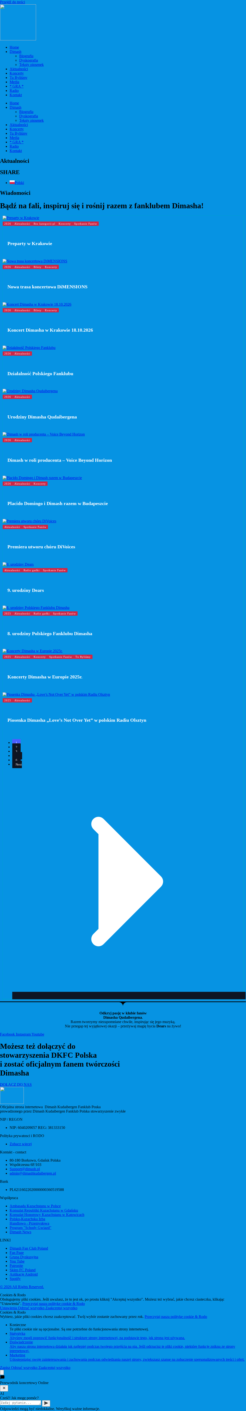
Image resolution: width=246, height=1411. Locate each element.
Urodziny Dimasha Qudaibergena (42, 416)
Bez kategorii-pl (44, 223)
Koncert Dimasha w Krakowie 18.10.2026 (50, 330)
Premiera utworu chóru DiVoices (41, 546)
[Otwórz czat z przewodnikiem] (2, 1372)
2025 (7, 613)
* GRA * (17, 86)
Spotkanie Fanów (85, 223)
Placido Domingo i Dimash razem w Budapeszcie (57, 503)
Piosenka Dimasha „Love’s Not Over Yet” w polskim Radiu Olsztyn (76, 720)
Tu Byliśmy (18, 78)
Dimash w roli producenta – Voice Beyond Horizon (59, 460)
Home (14, 47)
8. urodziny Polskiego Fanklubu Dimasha (49, 633)
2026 (7, 223)
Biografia (26, 56)
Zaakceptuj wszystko (61, 1308)
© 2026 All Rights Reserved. (22, 1287)
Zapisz (5, 1368)
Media (14, 82)
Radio (14, 91)
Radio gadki (32, 570)
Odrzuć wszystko (31, 1308)
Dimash (15, 52)
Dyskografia (28, 60)
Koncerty (17, 73)
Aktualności (19, 69)
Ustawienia (9, 1308)
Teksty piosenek (31, 65)
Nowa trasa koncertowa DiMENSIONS (47, 286)
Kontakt (16, 95)
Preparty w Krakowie (29, 243)
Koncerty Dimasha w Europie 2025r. (44, 676)
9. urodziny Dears (25, 590)
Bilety (38, 267)
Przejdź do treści (12, 2)
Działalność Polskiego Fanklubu (40, 373)
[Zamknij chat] (4, 1388)
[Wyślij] (46, 1403)
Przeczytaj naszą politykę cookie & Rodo (53, 1304)
